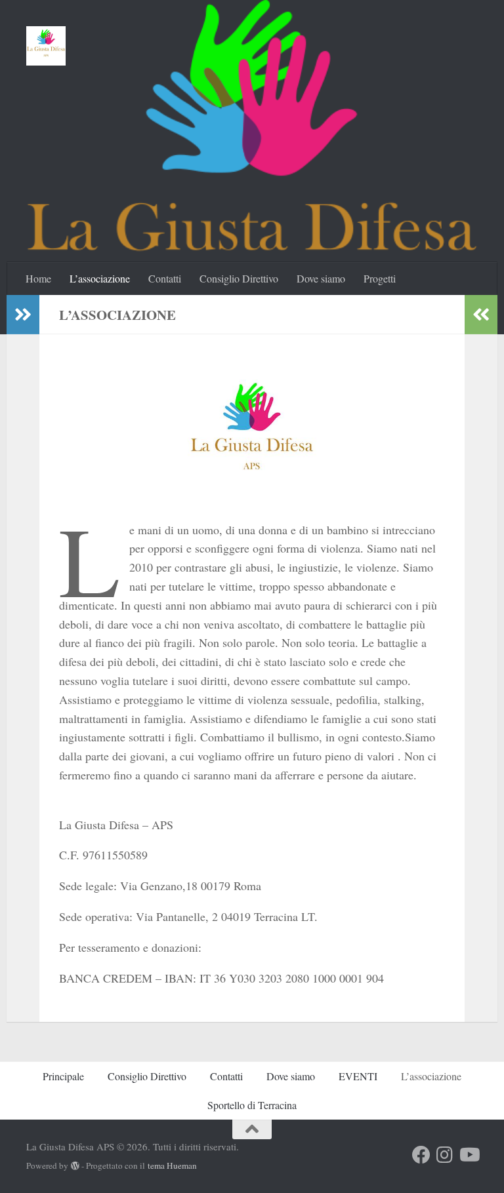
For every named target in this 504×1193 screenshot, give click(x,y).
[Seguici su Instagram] (445, 1155)
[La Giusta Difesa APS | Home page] (46, 46)
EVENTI (358, 1076)
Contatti (164, 278)
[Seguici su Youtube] (468, 1155)
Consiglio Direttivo (239, 278)
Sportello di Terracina (252, 1105)
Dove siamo (321, 278)
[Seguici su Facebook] (421, 1155)
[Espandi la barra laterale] (23, 314)
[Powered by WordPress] (75, 1166)
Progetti (380, 278)
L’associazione (100, 278)
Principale (63, 1076)
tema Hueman (172, 1165)
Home (38, 278)
